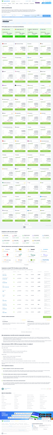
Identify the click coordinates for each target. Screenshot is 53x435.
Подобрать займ (46, 15)
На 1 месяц (16, 399)
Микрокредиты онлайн (43, 396)
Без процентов (4, 405)
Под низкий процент (30, 405)
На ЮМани (16, 408)
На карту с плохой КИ (30, 396)
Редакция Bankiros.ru (7, 388)
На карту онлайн (4, 399)
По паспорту (4, 408)
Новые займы (4, 402)
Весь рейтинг (27, 264)
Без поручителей (29, 408)
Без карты (41, 399)
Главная (2, 5)
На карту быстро (42, 402)
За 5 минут (16, 405)
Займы (5, 5)
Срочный (41, 405)
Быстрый (3, 396)
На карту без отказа (30, 399)
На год (15, 402)
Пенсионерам (16, 396)
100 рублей (29, 402)
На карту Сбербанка (43, 408)
